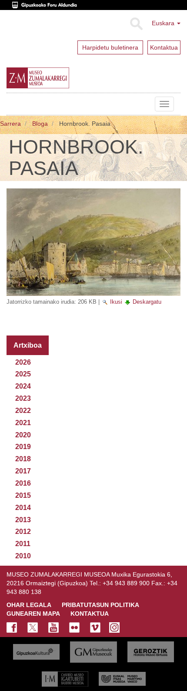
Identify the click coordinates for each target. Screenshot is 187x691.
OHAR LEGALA (29, 604)
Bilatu (136, 23)
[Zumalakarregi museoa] (59, 77)
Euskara (164, 23)
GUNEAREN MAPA (33, 613)
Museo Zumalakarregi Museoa (13, 104)
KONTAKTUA (89, 613)
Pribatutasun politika (100, 604)
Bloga (40, 123)
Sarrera (10, 123)
